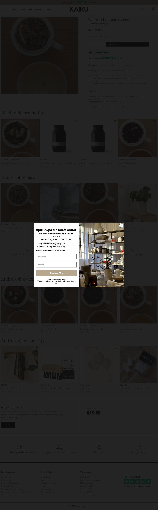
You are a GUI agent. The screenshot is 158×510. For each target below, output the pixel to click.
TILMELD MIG (56, 273)
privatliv (48, 281)
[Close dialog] (121, 226)
